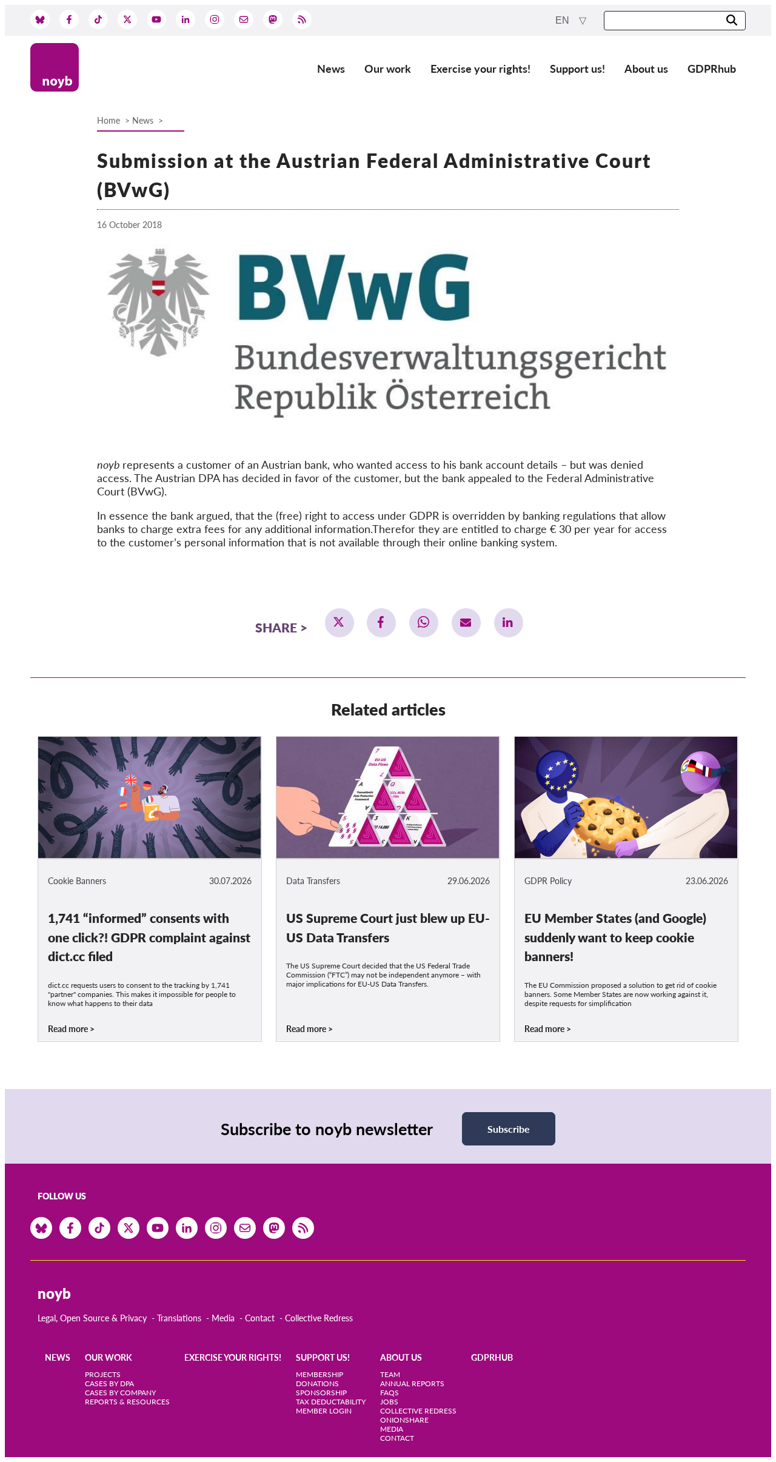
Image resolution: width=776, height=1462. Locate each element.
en (563, 20)
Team (390, 1374)
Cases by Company (120, 1392)
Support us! (577, 68)
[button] (339, 622)
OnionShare (404, 1419)
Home (108, 120)
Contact (260, 1318)
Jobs (389, 1401)
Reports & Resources (127, 1401)
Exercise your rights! (480, 68)
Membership (319, 1374)
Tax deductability (331, 1401)
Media (223, 1318)
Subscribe (508, 1129)
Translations (179, 1318)
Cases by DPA (109, 1383)
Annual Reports (412, 1383)
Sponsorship (321, 1392)
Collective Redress (319, 1318)
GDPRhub (711, 68)
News (331, 68)
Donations (317, 1383)
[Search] (732, 21)
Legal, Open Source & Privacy (92, 1318)
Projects (103, 1374)
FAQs (389, 1392)
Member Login (324, 1410)
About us (646, 68)
